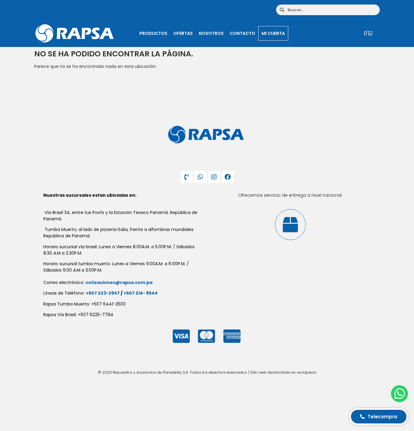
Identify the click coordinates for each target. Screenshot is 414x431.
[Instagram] (214, 177)
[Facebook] (228, 177)
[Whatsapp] (200, 177)
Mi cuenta (273, 33)
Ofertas (183, 33)
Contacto (242, 33)
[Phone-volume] (187, 177)
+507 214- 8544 (140, 293)
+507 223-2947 (103, 293)
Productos (153, 33)
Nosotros (211, 33)
